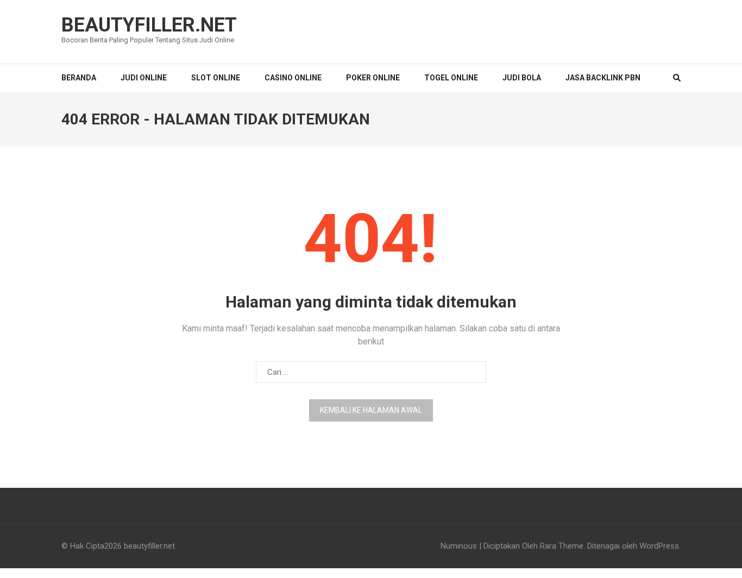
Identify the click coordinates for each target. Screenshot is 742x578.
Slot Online (215, 77)
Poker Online (373, 77)
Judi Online (144, 77)
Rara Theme (561, 546)
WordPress (659, 546)
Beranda (78, 77)
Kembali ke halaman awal (371, 410)
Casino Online (293, 77)
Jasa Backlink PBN (602, 77)
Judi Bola (521, 77)
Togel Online (451, 77)
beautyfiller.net (149, 25)
